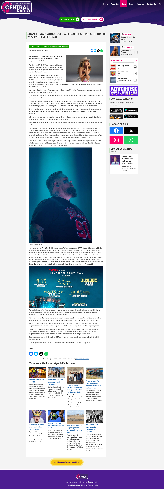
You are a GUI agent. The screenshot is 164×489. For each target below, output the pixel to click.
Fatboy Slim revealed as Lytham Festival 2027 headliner (36, 427)
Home (105, 4)
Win (160, 4)
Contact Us (151, 4)
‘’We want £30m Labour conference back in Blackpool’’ (56, 382)
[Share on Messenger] (95, 50)
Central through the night (128, 38)
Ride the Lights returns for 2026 (37, 381)
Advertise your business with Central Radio (82, 482)
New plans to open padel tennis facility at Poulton (56, 425)
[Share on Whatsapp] (101, 50)
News (124, 4)
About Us (140, 4)
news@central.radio (82, 359)
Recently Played (116, 60)
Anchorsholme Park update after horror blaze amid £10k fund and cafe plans (93, 384)
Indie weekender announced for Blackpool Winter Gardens (92, 428)
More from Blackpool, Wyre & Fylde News (55, 46)
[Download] (136, 52)
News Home (35, 46)
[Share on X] (98, 50)
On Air (131, 4)
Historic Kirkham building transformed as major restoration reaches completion (74, 388)
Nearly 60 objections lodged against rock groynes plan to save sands (74, 429)
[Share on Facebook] (92, 50)
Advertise (115, 4)
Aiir (96, 485)
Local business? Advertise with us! (67, 462)
